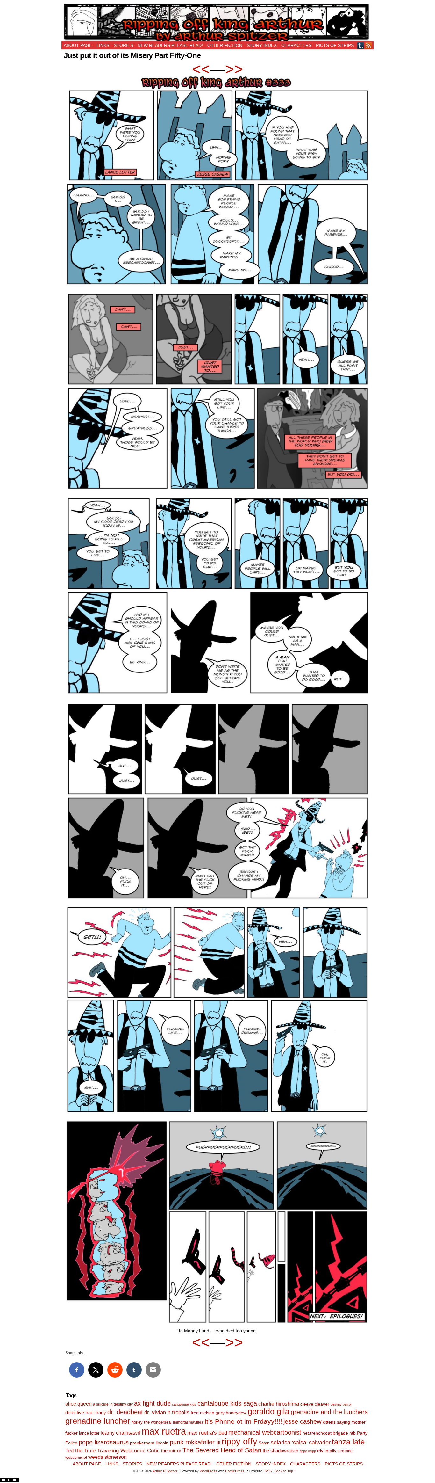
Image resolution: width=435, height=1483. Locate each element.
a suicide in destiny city (113, 1404)
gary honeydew (231, 1412)
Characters (296, 45)
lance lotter (89, 1433)
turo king (345, 1451)
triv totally (326, 1451)
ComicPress (234, 1471)
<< (201, 69)
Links (102, 45)
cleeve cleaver (314, 1404)
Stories (123, 45)
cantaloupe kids (184, 1404)
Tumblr (361, 45)
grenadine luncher (97, 1421)
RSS (369, 45)
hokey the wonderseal (152, 1422)
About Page (78, 45)
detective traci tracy (85, 1412)
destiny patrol (341, 1404)
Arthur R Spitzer (165, 1471)
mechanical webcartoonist (264, 1432)
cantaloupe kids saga (227, 1403)
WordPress (208, 1471)
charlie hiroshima (278, 1404)
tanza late (348, 1442)
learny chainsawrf (120, 1433)
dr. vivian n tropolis (166, 1412)
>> (234, 69)
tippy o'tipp (308, 1451)
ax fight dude (152, 1403)
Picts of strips (335, 45)
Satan (264, 1443)
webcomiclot (76, 1457)
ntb (352, 1433)
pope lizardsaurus (104, 1442)
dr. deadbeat (125, 1411)
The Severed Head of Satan (221, 1450)
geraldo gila (268, 1411)
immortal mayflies (188, 1422)
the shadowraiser (280, 1450)
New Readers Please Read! (170, 45)
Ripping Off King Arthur (217, 22)
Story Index (262, 45)
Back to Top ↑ (285, 1471)
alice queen (78, 1404)
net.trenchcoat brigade (325, 1433)
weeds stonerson (107, 1457)
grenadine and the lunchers (329, 1411)
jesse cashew (302, 1421)
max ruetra (164, 1431)
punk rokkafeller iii (195, 1442)
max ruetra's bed (207, 1433)
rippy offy (239, 1441)
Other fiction (224, 45)
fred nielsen (202, 1412)
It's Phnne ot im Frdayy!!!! (243, 1421)
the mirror (171, 1450)
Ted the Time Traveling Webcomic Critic (112, 1451)
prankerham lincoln (149, 1443)
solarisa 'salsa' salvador (301, 1442)
